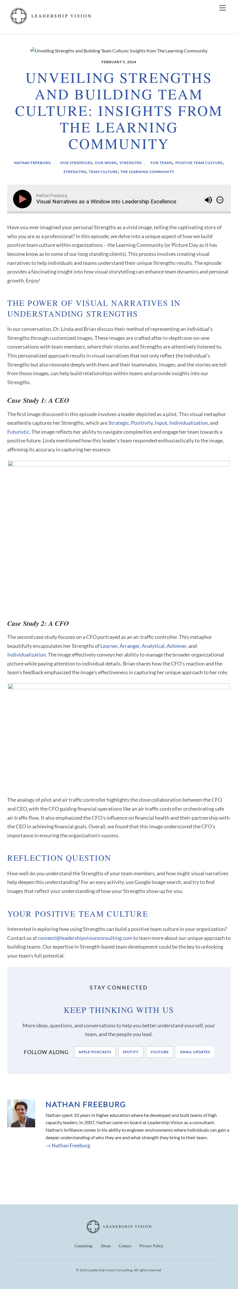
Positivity (142, 423)
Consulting (83, 1246)
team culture (103, 171)
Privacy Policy (151, 1246)
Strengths (131, 163)
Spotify (131, 1052)
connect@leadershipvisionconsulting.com (85, 938)
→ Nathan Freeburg (68, 1145)
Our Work (106, 163)
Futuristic (18, 432)
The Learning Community (147, 171)
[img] (220, 199)
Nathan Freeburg (32, 163)
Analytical (153, 646)
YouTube (159, 1052)
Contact (125, 1246)
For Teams (161, 163)
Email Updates (195, 1052)
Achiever (176, 646)
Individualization (188, 423)
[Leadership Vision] (50, 23)
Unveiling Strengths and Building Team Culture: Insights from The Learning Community (119, 110)
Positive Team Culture (199, 163)
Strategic (118, 423)
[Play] (23, 199)
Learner (109, 646)
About (105, 1246)
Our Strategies (76, 163)
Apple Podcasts (95, 1052)
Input (161, 423)
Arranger (130, 646)
